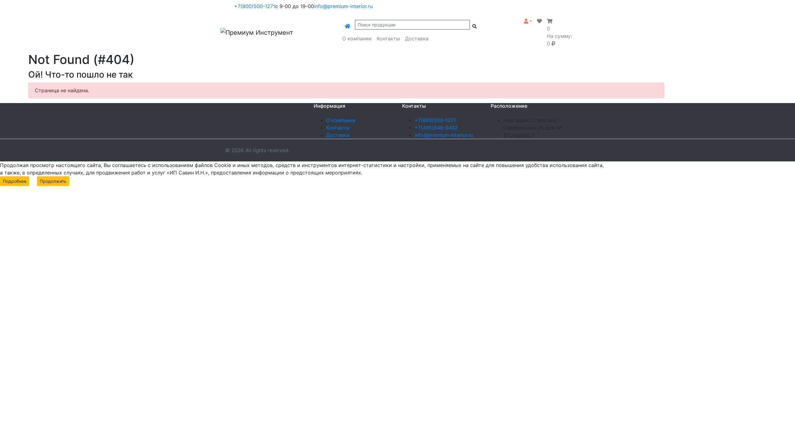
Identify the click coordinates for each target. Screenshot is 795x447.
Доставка (417, 38)
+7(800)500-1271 (254, 6)
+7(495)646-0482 (436, 127)
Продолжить (53, 181)
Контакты (388, 38)
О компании (357, 38)
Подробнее (14, 181)
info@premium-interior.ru (343, 6)
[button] (527, 21)
